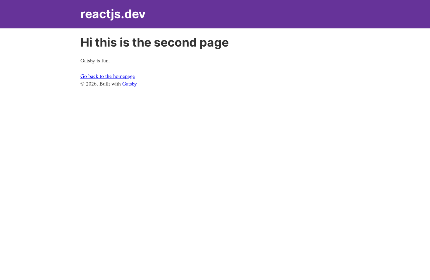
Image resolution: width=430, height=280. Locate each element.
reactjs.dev (113, 14)
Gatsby (129, 83)
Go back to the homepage (107, 75)
